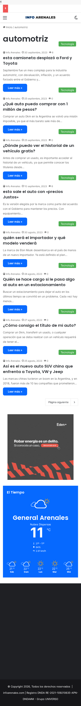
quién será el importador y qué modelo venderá (34, 240)
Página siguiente (58, 402)
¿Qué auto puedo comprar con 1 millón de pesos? (35, 106)
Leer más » (15, 87)
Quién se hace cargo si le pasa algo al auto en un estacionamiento (39, 282)
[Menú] (5, 19)
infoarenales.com (13, 692)
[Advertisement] (40, 632)
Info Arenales (13, 52)
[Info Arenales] (40, 17)
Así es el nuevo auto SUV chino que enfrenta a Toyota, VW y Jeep (38, 368)
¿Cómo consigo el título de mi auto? (39, 325)
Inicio (8, 27)
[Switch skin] (76, 19)
